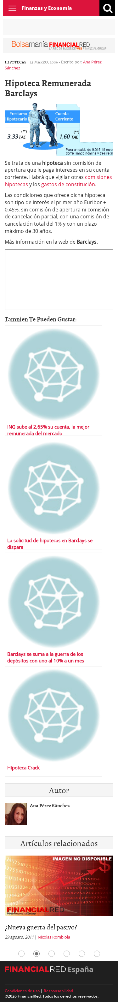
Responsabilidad (58, 990)
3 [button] (51, 954)
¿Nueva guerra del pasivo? (41, 927)
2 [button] (36, 954)
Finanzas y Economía (47, 8)
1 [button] (21, 954)
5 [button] (82, 954)
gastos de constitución (68, 184)
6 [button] (97, 954)
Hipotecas (15, 62)
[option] (59, 900)
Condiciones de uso (22, 990)
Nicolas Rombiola (54, 937)
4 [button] (67, 954)
